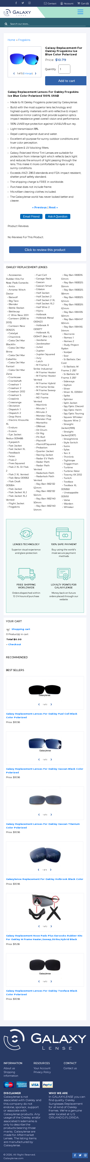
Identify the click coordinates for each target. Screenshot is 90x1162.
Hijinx (39, 310)
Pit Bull (40, 437)
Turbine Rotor (72, 471)
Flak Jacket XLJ (18, 492)
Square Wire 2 (72, 420)
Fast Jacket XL (17, 449)
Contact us (70, 1068)
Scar (66, 355)
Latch (39, 361)
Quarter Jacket (45, 451)
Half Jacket (42, 293)
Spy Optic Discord (74, 406)
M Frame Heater (46, 372)
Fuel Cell (41, 275)
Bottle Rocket (16, 308)
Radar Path (43, 461)
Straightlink (71, 439)
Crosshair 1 (15, 384)
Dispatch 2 (15, 413)
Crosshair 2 (15, 388)
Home (11, 40)
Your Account (42, 1068)
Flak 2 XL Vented (19, 474)
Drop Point (15, 416)
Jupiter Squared (45, 354)
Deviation (14, 405)
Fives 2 (13, 460)
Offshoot (40, 426)
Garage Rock (43, 278)
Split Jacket (70, 403)
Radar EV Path (45, 458)
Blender (13, 304)
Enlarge (27, 73)
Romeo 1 (69, 337)
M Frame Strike (45, 387)
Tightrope (69, 460)
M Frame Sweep (45, 390)
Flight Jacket (16, 503)
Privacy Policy (42, 1072)
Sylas (66, 449)
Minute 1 (41, 408)
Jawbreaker (43, 343)
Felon (12, 456)
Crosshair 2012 (17, 391)
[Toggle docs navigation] (80, 12)
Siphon (68, 385)
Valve (67, 500)
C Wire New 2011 (19, 315)
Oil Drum (41, 430)
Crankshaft (15, 381)
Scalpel (68, 352)
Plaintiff (41, 440)
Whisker (69, 507)
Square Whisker (73, 417)
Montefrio (41, 422)
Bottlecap (14, 311)
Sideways (69, 381)
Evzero (13, 431)
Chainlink (14, 337)
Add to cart (66, 81)
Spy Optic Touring (74, 413)
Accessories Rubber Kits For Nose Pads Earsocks (17, 279)
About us (9, 1068)
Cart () (85, 3)
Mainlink (41, 404)
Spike (67, 395)
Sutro (67, 446)
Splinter (68, 399)
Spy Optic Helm (73, 410)
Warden (68, 503)
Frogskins (14, 506)
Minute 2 (41, 412)
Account (68, 3)
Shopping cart (21, 629)
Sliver (67, 388)
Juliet (39, 347)
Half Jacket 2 (44, 296)
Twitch (68, 478)
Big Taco (13, 301)
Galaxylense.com (14, 1158)
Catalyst (13, 333)
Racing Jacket (44, 454)
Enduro (13, 427)
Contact (51, 3)
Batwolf (13, 297)
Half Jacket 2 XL (45, 300)
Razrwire (69, 334)
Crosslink (14, 398)
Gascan (40, 282)
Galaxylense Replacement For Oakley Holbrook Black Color (44, 879)
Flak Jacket (15, 489)
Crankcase (15, 377)
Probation (42, 447)
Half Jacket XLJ (45, 303)
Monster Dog (43, 415)
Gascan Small (44, 286)
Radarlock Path (45, 473)
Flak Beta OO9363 (19, 477)
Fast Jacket (15, 445)
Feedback (14, 452)
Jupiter (40, 350)
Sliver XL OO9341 (73, 392)
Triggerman (71, 463)
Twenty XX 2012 (73, 474)
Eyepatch (14, 442)
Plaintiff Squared (46, 444)
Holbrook (41, 314)
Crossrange (15, 402)
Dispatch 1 (15, 409)
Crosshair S (15, 395)
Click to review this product (45, 250)
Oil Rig (40, 433)
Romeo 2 (69, 341)
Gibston (40, 289)
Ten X (67, 453)
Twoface (68, 481)
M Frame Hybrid (45, 383)
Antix (12, 286)
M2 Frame (42, 394)
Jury (38, 358)
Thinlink (69, 456)
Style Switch (71, 442)
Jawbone (41, 340)
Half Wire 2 (43, 307)
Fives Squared (17, 463)
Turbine (68, 467)
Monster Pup (43, 419)
